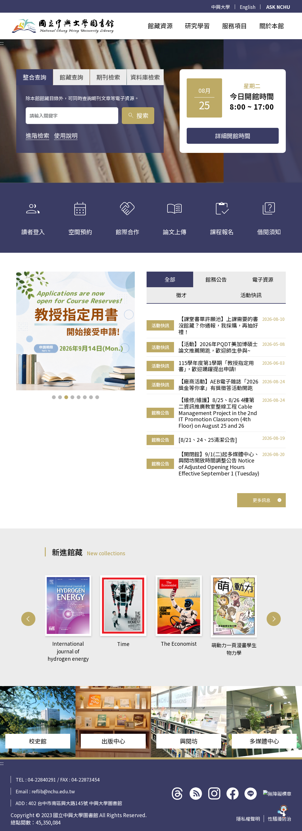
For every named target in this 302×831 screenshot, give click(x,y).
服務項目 (234, 25)
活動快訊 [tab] (251, 295)
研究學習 (197, 25)
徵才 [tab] (181, 295)
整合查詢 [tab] (34, 77)
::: (2, 16)
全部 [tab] (170, 279)
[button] (54, 397)
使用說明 (66, 135)
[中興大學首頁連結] (63, 26)
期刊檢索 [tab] (108, 77)
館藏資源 (160, 25)
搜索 (137, 115)
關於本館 (271, 25)
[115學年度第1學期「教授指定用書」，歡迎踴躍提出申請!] (75, 331)
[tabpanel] (216, 396)
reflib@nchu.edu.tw (53, 791)
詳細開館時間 (232, 135)
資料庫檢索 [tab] (145, 77)
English (247, 6)
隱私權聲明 (248, 818)
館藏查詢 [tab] (71, 77)
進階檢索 (37, 135)
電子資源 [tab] (262, 279)
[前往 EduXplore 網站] (283, 811)
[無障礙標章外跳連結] (277, 793)
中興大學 (220, 6)
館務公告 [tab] (216, 279)
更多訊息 (261, 500)
